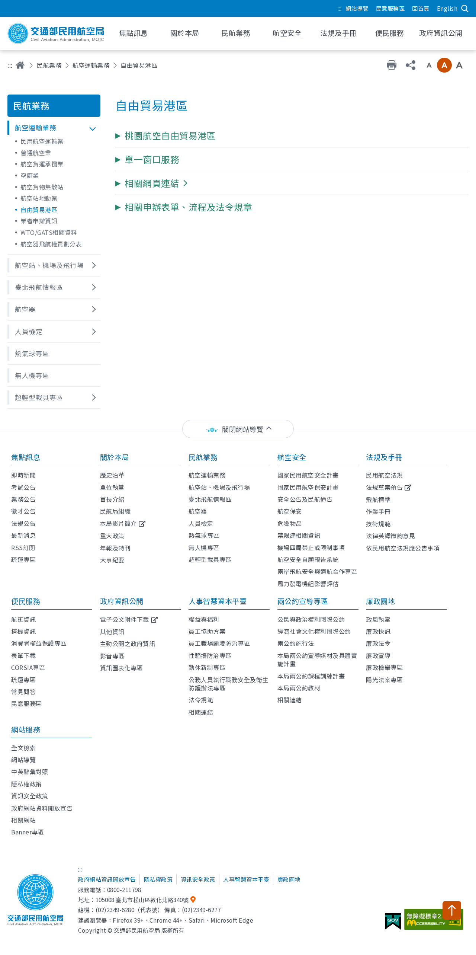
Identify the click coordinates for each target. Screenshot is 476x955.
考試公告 (23, 487)
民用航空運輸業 (42, 141)
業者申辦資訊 (38, 220)
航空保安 (289, 511)
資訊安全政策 (29, 795)
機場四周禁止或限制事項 (311, 547)
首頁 (20, 65)
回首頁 (421, 8)
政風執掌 (378, 619)
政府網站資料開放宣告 (42, 808)
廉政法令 (378, 643)
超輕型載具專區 (210, 559)
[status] (238, 429)
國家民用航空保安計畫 (308, 487)
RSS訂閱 (23, 547)
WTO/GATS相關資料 (48, 232)
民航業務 (49, 65)
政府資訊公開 (122, 601)
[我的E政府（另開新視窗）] (394, 924)
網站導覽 (357, 8)
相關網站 (23, 819)
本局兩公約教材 (299, 687)
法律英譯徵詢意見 (390, 535)
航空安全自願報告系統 (308, 559)
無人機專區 (204, 547)
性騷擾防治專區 (210, 655)
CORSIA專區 (28, 667)
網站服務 (25, 729)
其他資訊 (112, 631)
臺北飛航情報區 (210, 499)
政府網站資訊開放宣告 (107, 879)
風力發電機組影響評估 (308, 583)
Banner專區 (27, 831)
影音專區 (112, 655)
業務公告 (23, 499)
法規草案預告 (384, 487)
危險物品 (289, 523)
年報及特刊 (115, 547)
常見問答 (23, 691)
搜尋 (465, 8)
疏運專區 (23, 559)
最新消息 (23, 535)
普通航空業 (35, 152)
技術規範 (378, 523)
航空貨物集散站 (42, 186)
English (447, 8)
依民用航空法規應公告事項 (403, 547)
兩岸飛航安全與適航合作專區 (317, 571)
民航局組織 (115, 511)
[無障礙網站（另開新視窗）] (435, 922)
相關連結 (201, 712)
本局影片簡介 (118, 523)
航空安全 (291, 457)
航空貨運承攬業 (42, 163)
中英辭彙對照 (29, 771)
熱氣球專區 (204, 535)
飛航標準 (378, 499)
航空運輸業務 (91, 65)
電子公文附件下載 (124, 619)
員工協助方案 (207, 631)
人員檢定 (201, 523)
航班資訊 (23, 619)
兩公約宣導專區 (302, 601)
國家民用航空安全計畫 (308, 474)
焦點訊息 (25, 457)
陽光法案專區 (384, 679)
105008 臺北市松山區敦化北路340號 (142, 899)
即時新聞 (23, 474)
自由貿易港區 (38, 209)
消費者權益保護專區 (39, 643)
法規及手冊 (384, 457)
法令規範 (201, 699)
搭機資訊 (23, 631)
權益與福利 (204, 619)
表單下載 (23, 655)
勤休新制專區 (207, 667)
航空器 (198, 511)
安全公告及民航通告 (305, 499)
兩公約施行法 (295, 643)
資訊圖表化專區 (121, 667)
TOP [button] (452, 910)
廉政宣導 (378, 655)
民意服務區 (390, 8)
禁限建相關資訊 (299, 535)
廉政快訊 (378, 631)
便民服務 (25, 601)
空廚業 (29, 175)
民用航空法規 (384, 474)
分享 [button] (410, 65)
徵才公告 (23, 511)
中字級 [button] (444, 65)
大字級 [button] (459, 65)
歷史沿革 (112, 474)
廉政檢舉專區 (384, 667)
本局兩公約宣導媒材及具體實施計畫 (317, 659)
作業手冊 (378, 511)
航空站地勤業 (38, 198)
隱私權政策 (26, 783)
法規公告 (23, 523)
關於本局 (114, 457)
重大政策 (112, 535)
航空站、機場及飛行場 (219, 487)
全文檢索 (23, 747)
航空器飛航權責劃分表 (51, 243)
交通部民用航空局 (55, 33)
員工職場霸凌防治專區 (219, 643)
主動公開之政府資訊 (127, 643)
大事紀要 (112, 559)
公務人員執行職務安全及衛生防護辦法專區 (228, 683)
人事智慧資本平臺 (218, 601)
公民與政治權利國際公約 (311, 619)
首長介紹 (112, 499)
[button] (53, 128)
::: (340, 8)
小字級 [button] (429, 65)
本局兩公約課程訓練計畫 (311, 675)
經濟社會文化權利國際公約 (314, 631)
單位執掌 (112, 487)
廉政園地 (380, 601)
